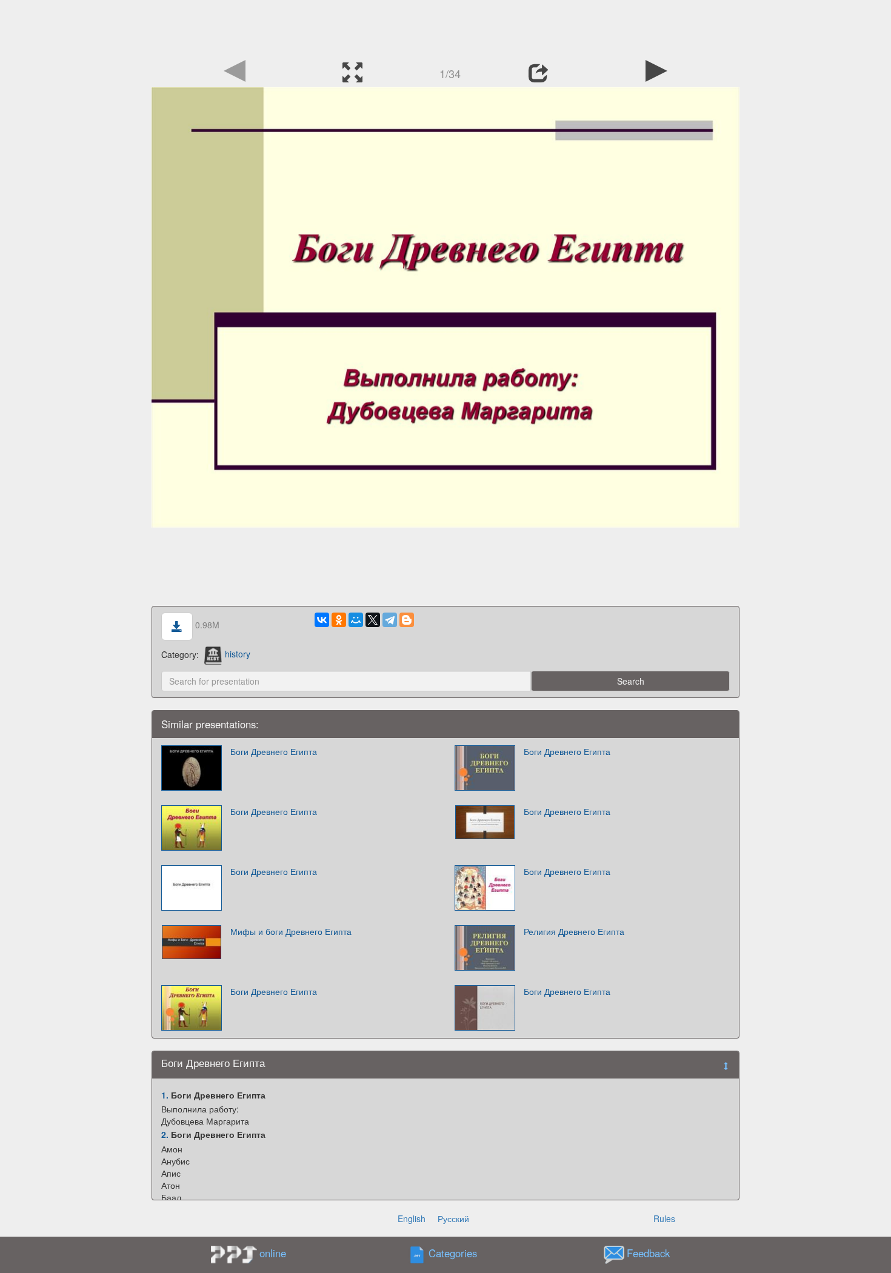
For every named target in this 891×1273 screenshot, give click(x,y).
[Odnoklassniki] (339, 620)
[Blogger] (406, 620)
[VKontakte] (322, 620)
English (411, 1218)
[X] (372, 620)
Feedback (648, 1253)
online (272, 1253)
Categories (453, 1253)
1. (165, 1095)
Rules (664, 1218)
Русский (453, 1218)
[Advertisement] (445, 27)
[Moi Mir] (356, 620)
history (237, 654)
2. (165, 1134)
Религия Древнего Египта (574, 931)
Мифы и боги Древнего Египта (291, 931)
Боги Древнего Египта (273, 751)
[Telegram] (389, 620)
